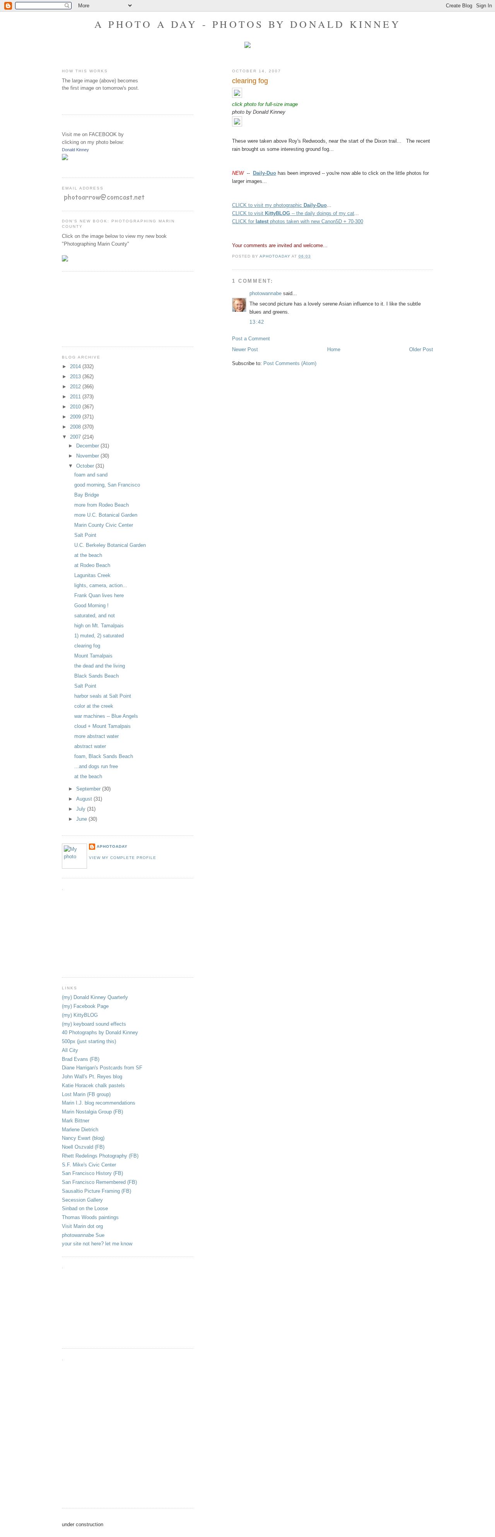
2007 (76, 437)
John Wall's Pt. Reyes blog (92, 1076)
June (82, 819)
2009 (76, 417)
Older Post (421, 349)
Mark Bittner (75, 1121)
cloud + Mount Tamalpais (102, 726)
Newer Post (245, 349)
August (85, 799)
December (88, 446)
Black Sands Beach (96, 676)
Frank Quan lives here (99, 595)
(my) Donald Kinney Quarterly (95, 997)
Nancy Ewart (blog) (83, 1138)
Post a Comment (251, 339)
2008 (76, 427)
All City (70, 1050)
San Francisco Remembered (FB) (99, 1182)
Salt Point (85, 535)
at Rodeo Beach (92, 565)
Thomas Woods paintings (90, 1217)
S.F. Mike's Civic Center (89, 1165)
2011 (76, 397)
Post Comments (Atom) (289, 363)
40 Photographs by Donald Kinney (100, 1032)
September (89, 789)
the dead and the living (99, 666)
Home (333, 349)
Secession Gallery (82, 1200)
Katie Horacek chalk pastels (93, 1085)
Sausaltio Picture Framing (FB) (96, 1191)
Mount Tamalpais (93, 656)
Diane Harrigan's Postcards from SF (102, 1068)
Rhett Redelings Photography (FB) (100, 1156)
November (88, 456)
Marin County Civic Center (103, 525)
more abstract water (96, 736)
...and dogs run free (96, 766)
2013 (76, 376)
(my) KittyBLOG (80, 1015)
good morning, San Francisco (107, 485)
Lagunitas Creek (92, 575)
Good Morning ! (91, 605)
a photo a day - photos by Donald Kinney (247, 24)
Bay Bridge (86, 495)
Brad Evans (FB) (80, 1059)
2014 (76, 366)
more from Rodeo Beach (101, 505)
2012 (76, 386)
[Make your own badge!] (62, 166)
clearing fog (87, 646)
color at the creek (93, 706)
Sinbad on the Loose (85, 1208)
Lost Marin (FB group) (86, 1094)
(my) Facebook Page (85, 1006)
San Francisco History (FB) (92, 1173)
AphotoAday (112, 846)
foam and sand (91, 475)
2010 (76, 407)
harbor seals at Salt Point (102, 696)
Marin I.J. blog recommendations (98, 1103)
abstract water (90, 746)
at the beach (88, 555)
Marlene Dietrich (80, 1129)
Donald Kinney (75, 149)
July (81, 809)
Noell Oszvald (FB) (83, 1147)
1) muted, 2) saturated (99, 636)
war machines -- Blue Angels (106, 716)
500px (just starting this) (89, 1041)
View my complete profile (122, 858)
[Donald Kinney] (65, 158)
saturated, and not (94, 615)
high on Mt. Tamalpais (99, 625)
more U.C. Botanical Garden (105, 515)
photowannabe (265, 293)
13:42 (257, 322)
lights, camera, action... (100, 585)
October (86, 466)
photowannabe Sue (83, 1235)
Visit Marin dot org (82, 1226)
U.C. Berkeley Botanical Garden (110, 545)
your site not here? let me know (97, 1244)
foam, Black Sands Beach (103, 756)
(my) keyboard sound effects (94, 1024)
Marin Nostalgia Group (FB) (92, 1112)
